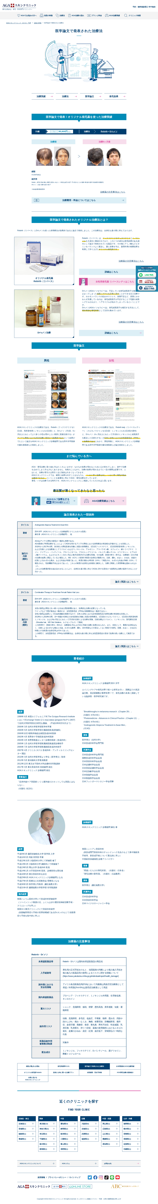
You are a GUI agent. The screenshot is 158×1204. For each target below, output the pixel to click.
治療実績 (41, 96)
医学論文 (89, 96)
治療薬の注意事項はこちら (112, 192)
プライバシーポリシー (57, 1177)
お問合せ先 (107, 1163)
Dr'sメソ (113, 131)
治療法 (65, 96)
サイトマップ (74, 1177)
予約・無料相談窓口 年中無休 (144, 7)
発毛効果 (113, 96)
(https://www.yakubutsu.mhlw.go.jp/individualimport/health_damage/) (91, 976)
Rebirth (104, 131)
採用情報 (41, 1177)
